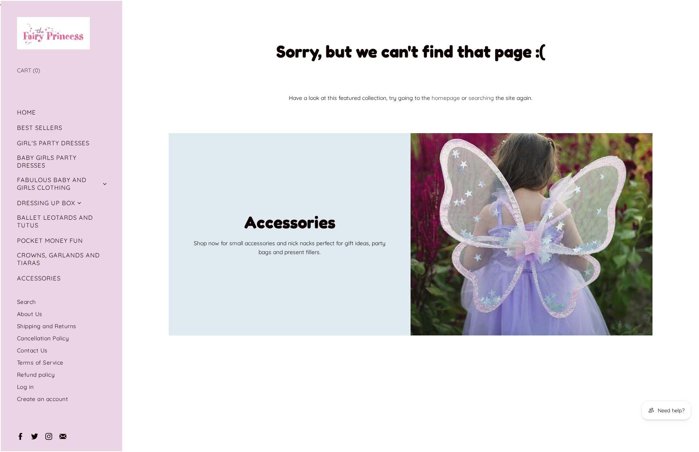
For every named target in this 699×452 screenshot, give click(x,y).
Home (26, 112)
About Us (29, 313)
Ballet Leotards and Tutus (55, 221)
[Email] (62, 436)
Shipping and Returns (46, 326)
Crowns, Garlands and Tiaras (58, 259)
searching (481, 97)
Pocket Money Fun (50, 240)
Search (26, 301)
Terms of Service (40, 362)
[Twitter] (34, 436)
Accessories (39, 278)
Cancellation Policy (43, 338)
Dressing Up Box (46, 203)
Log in (25, 386)
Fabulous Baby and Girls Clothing (52, 183)
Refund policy (36, 374)
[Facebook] (20, 436)
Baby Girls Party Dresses (46, 161)
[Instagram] (48, 436)
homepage (446, 97)
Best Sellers (39, 128)
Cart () (28, 70)
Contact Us (32, 350)
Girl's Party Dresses (53, 143)
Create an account (42, 398)
